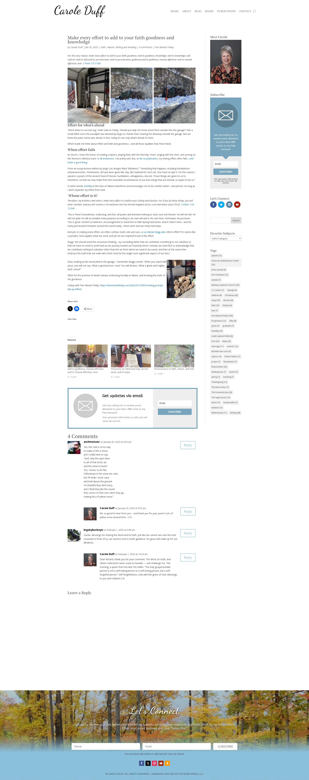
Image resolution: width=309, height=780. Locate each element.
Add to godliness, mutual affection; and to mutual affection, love (86, 370)
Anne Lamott (218, 269)
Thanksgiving (219, 382)
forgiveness (218, 320)
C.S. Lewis (217, 290)
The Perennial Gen (221, 392)
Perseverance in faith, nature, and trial (174, 368)
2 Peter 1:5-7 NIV (92, 63)
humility (88, 186)
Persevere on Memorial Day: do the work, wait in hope (129, 370)
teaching (228, 377)
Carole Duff (77, 47)
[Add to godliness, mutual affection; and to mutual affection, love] (88, 356)
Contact (245, 11)
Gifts (232, 320)
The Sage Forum (220, 397)
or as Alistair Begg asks (153, 231)
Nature (110, 47)
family (227, 305)
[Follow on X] (148, 763)
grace (215, 325)
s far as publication (148, 158)
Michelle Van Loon (221, 351)
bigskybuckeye (93, 530)
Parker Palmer (232, 356)
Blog (198, 11)
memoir (232, 346)
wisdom (217, 407)
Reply (188, 445)
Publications (226, 11)
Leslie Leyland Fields (222, 336)
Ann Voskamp (219, 274)
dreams (228, 300)
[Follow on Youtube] (161, 763)
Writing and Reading (126, 47)
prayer (215, 361)
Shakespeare (218, 372)
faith (215, 305)
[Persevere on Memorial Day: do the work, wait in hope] (131, 356)
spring (215, 377)
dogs (215, 300)
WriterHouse (219, 412)
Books (209, 11)
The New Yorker (220, 387)
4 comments (145, 47)
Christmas (231, 295)
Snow (233, 372)
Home (175, 11)
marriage (217, 346)
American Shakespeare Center (225, 262)
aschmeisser (92, 442)
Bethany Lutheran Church (225, 285)
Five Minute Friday (164, 47)
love (215, 341)
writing (235, 412)
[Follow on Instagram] (154, 763)
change (232, 290)
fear (214, 310)
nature (216, 356)
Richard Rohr (219, 366)
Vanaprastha (230, 402)
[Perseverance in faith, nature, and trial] (174, 356)
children (216, 295)
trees (215, 402)
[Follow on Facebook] (141, 763)
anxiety (216, 279)
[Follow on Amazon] (167, 763)
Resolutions (230, 361)
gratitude (228, 325)
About (186, 11)
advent (216, 255)
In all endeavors (105, 158)
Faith (103, 47)
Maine (226, 341)
